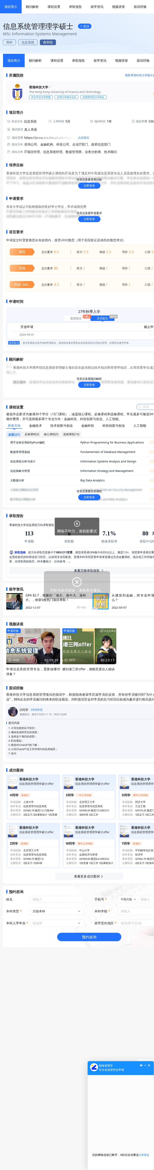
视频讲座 (118, 6)
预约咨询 (89, 937)
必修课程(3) (32, 434)
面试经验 (140, 6)
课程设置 (54, 6)
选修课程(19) (71, 434)
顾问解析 (32, 6)
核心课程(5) (51, 434)
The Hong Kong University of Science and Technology (65, 92)
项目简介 (10, 6)
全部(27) (14, 434)
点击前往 (83, 137)
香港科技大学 (38, 87)
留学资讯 (97, 6)
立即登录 (89, 185)
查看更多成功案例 (87, 876)
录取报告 (75, 6)
